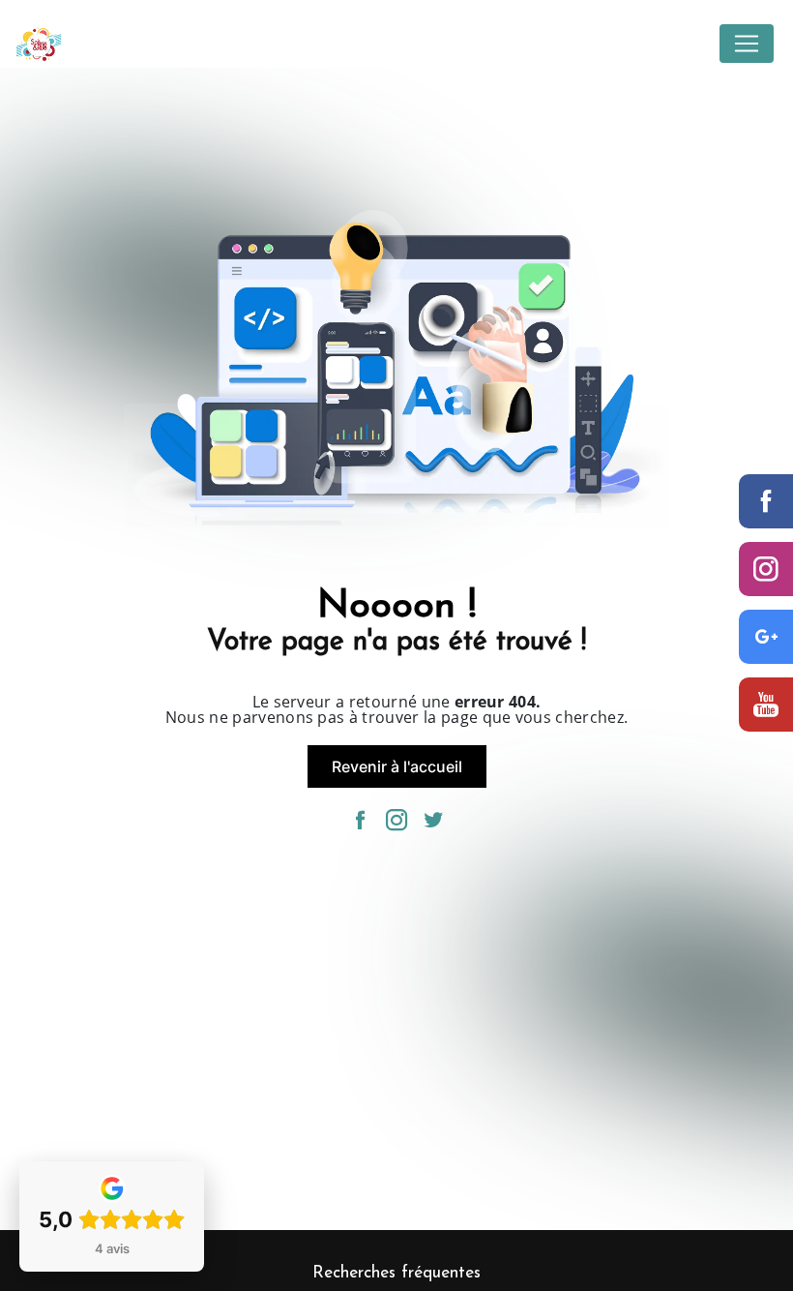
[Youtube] (766, 704)
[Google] (766, 637)
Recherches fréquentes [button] (396, 1273)
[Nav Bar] (747, 43)
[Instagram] (766, 569)
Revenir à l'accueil (397, 766)
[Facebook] (766, 501)
